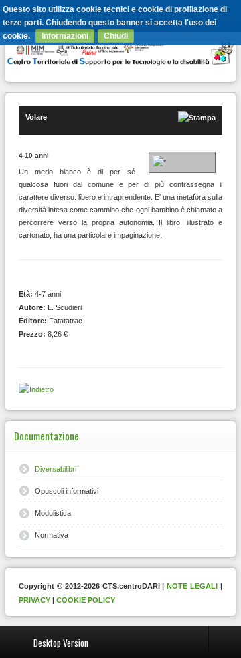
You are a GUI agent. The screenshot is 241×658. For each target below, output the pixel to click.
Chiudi (116, 36)
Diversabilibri (55, 469)
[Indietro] (36, 389)
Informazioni (65, 36)
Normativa (51, 535)
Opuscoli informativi (66, 491)
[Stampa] (197, 117)
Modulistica (53, 513)
